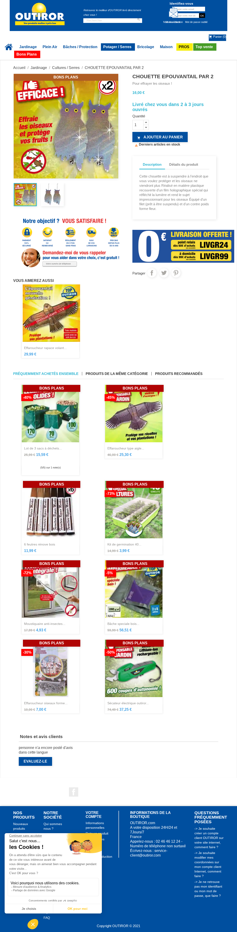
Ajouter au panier (160, 137)
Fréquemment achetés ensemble (45, 373)
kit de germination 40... (124, 544)
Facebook (73, 792)
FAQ (47, 918)
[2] (46, 460)
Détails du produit (183, 164)
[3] (50, 460)
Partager (151, 272)
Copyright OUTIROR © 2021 (118, 926)
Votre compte (94, 815)
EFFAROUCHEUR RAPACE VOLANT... (45, 348)
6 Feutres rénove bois (39, 544)
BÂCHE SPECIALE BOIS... (123, 624)
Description (152, 164)
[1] (42, 460)
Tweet (163, 272)
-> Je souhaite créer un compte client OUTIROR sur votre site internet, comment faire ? (209, 838)
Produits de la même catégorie (117, 373)
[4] (54, 460)
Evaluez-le (35, 761)
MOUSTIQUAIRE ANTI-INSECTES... (44, 624)
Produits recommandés (179, 373)
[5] (58, 460)
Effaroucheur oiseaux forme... (46, 703)
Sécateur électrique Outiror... (128, 703)
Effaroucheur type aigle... (125, 448)
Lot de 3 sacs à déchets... (43, 448)
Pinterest (176, 272)
